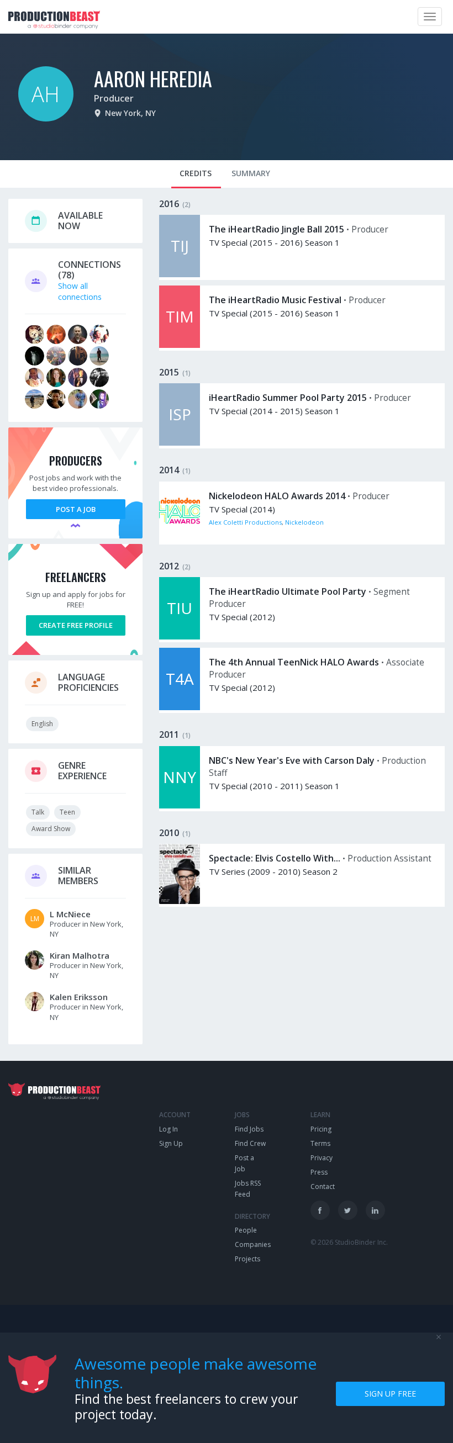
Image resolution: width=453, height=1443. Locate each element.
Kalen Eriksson (79, 996)
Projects (247, 1259)
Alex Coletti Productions (245, 522)
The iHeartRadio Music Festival (275, 300)
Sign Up (171, 1143)
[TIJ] (179, 274)
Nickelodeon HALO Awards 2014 (277, 496)
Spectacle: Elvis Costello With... (274, 858)
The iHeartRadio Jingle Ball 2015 (276, 229)
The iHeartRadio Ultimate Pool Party (287, 591)
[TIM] (179, 345)
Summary (250, 173)
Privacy (321, 1157)
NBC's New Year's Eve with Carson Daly (292, 760)
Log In (168, 1129)
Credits (196, 173)
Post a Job (76, 509)
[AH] (45, 118)
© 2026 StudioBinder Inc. (349, 1242)
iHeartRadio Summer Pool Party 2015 (288, 398)
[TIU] (179, 636)
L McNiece (70, 913)
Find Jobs (249, 1129)
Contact (322, 1186)
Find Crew (250, 1143)
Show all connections (80, 291)
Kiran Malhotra (79, 955)
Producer (114, 98)
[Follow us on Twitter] (347, 1210)
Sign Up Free (390, 1393)
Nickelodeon (304, 522)
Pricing (320, 1129)
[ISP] (179, 442)
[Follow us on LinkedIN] (375, 1210)
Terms (320, 1143)
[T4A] (179, 707)
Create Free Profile (76, 625)
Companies (253, 1244)
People (246, 1230)
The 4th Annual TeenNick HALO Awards (294, 662)
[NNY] (179, 805)
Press (319, 1172)
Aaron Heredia (153, 78)
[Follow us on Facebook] (320, 1210)
